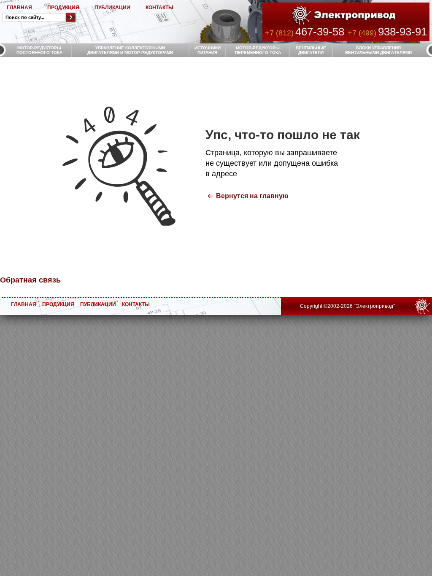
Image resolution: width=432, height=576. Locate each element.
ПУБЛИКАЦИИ (112, 8)
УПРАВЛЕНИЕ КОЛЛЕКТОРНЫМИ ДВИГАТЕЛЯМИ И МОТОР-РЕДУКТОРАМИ (130, 50)
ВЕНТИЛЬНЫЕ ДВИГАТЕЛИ (311, 50)
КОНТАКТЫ (159, 8)
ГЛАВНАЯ (19, 8)
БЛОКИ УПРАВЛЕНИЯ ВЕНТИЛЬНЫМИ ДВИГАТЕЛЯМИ (378, 50)
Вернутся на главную (252, 195)
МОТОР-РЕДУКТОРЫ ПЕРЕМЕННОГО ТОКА (258, 50)
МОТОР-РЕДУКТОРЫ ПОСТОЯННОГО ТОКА (39, 50)
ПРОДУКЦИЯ (63, 8)
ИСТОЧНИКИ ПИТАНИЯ (207, 50)
